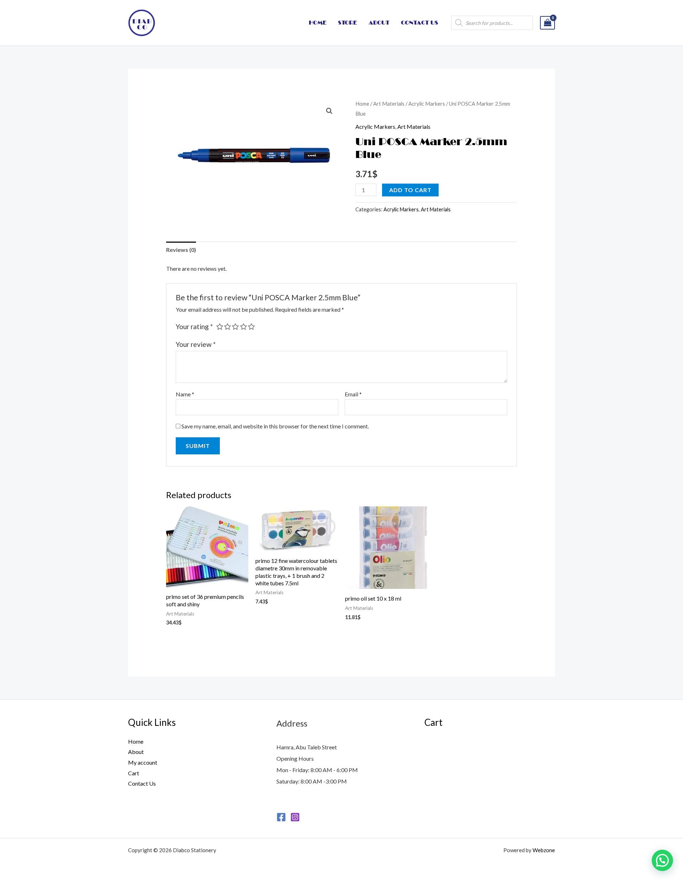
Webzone (544, 850)
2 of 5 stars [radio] (227, 326)
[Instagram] (295, 817)
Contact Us (142, 783)
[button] (329, 111)
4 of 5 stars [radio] (243, 326)
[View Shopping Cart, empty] (547, 23)
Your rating (194, 326)
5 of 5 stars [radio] (251, 326)
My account (142, 762)
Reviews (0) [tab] (181, 249)
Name (185, 394)
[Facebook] (281, 817)
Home (362, 103)
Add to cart (410, 189)
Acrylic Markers (426, 103)
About (136, 751)
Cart (133, 773)
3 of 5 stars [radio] (235, 326)
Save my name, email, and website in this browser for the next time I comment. (275, 426)
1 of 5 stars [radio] (219, 326)
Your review (196, 344)
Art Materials (388, 103)
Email (353, 394)
